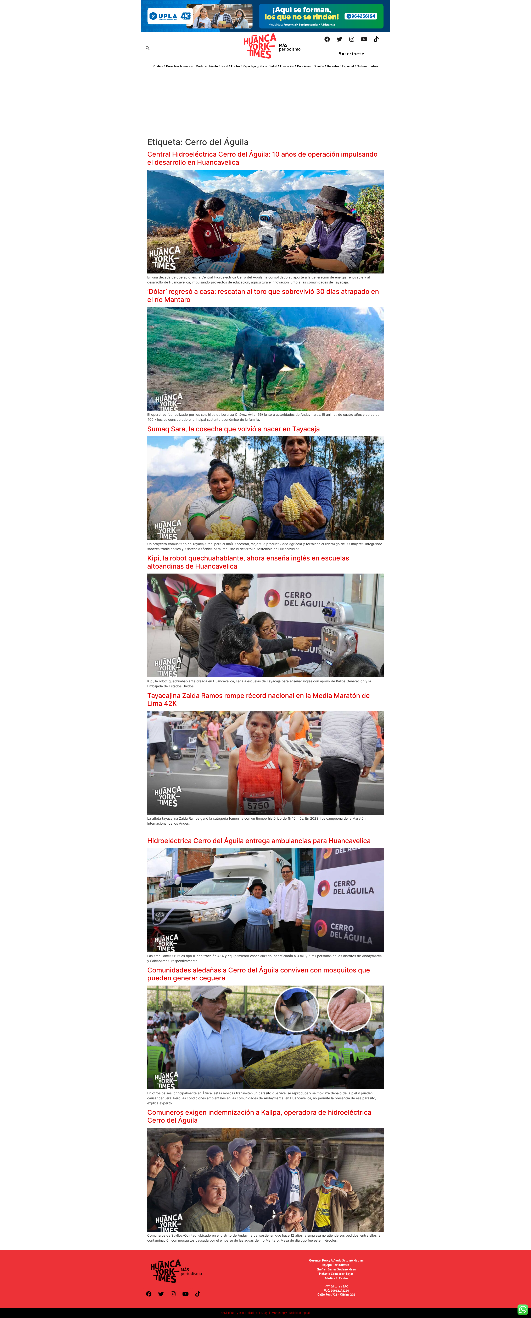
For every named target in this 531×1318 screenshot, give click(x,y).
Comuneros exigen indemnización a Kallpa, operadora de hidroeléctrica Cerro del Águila (259, 1116)
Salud (273, 66)
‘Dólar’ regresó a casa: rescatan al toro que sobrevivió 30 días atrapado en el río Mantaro (263, 295)
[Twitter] (339, 39)
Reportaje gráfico (255, 66)
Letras (374, 66)
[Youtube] (364, 39)
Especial (348, 66)
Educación (287, 66)
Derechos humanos (179, 66)
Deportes (333, 66)
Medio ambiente (207, 66)
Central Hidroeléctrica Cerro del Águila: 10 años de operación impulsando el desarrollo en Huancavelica (262, 158)
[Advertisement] (265, 102)
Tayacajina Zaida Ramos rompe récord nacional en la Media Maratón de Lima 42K (258, 699)
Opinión (319, 66)
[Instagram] (351, 39)
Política (158, 66)
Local (224, 66)
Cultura (362, 66)
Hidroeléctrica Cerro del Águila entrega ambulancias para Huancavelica (259, 841)
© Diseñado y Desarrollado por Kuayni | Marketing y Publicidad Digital (265, 1312)
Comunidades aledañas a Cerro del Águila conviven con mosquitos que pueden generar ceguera (258, 974)
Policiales (304, 66)
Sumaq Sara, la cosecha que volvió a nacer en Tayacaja (233, 429)
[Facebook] (327, 39)
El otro (235, 66)
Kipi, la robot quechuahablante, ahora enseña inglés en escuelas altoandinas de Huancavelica (248, 562)
